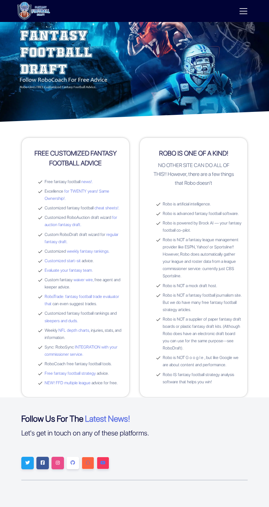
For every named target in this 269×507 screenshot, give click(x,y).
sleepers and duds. (61, 320)
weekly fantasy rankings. (88, 251)
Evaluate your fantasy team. (69, 270)
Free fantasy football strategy (70, 373)
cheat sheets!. (106, 207)
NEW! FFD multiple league (68, 382)
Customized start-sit (63, 260)
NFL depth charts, (74, 330)
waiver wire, (83, 279)
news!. (87, 181)
